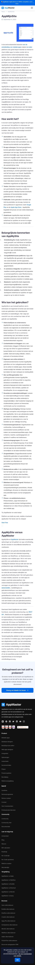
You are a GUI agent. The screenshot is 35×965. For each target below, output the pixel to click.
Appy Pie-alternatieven (8, 921)
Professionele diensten (9, 810)
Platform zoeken (6, 863)
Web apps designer (7, 749)
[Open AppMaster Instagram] (24, 721)
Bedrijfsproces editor (8, 745)
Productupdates (6, 773)
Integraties (5, 753)
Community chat (6, 822)
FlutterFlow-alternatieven (9, 940)
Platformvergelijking (8, 781)
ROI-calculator (6, 848)
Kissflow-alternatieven (8, 913)
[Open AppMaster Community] (3, 721)
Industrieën (5, 761)
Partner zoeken (6, 798)
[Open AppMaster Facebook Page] (10, 721)
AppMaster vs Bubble (8, 884)
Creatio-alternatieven (8, 917)
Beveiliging (5, 777)
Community (5, 818)
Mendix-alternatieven (8, 929)
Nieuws (4, 844)
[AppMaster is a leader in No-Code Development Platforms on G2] (3, 727)
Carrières (4, 790)
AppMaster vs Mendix (8, 892)
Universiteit (5, 836)
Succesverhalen (6, 765)
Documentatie (6, 826)
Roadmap (4, 851)
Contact (4, 802)
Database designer (7, 741)
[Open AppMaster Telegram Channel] (6, 721)
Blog (3, 840)
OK (17, 960)
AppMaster (14, 539)
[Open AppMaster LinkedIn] (17, 721)
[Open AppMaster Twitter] (13, 721)
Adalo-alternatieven (8, 936)
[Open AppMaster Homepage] (17, 704)
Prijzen (4, 769)
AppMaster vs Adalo (8, 876)
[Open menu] (31, 7)
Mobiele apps (6, 737)
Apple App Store (16, 207)
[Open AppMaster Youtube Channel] (20, 721)
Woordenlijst (5, 867)
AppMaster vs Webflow (9, 880)
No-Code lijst (6, 855)
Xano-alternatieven (7, 905)
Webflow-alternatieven (8, 932)
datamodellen (6, 588)
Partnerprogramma (7, 794)
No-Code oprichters (8, 859)
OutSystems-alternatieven (10, 925)
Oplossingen (5, 757)
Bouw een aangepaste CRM (10, 944)
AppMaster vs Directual (9, 888)
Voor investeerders (7, 806)
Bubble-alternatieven (8, 909)
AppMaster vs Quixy (8, 895)
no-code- (29, 47)
